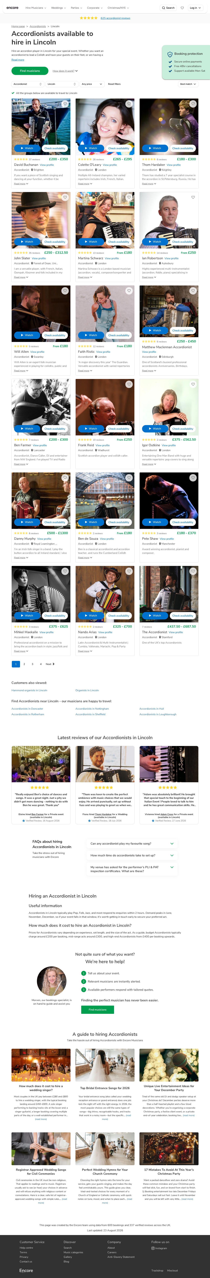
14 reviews (162, 253)
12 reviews (98, 346)
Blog (66, 1261)
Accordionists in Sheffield (90, 714)
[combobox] (27, 84)
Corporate (93, 7)
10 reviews (98, 439)
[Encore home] (12, 8)
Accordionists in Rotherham (27, 714)
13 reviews (98, 253)
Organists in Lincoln (87, 690)
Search (170, 7)
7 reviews (34, 439)
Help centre (26, 1248)
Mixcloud (172, 1270)
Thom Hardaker (103, 814)
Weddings (57, 7)
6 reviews (162, 159)
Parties (75, 7)
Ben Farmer (38, 814)
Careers (111, 1252)
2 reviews (162, 439)
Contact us (26, 1261)
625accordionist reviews (115, 18)
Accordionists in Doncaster (27, 709)
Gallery (68, 1257)
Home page (18, 26)
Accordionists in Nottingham (92, 709)
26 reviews (98, 159)
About (111, 1248)
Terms (23, 1252)
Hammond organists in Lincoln (29, 690)
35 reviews (34, 253)
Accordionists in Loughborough (157, 714)
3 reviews (162, 533)
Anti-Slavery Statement (121, 1257)
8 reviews (34, 533)
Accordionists (38, 26)
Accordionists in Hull (151, 709)
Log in (193, 7)
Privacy (24, 1257)
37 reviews (34, 159)
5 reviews (34, 346)
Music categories (73, 1252)
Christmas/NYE (117, 7)
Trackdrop (157, 1270)
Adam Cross (166, 814)
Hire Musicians (34, 7)
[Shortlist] (182, 8)
